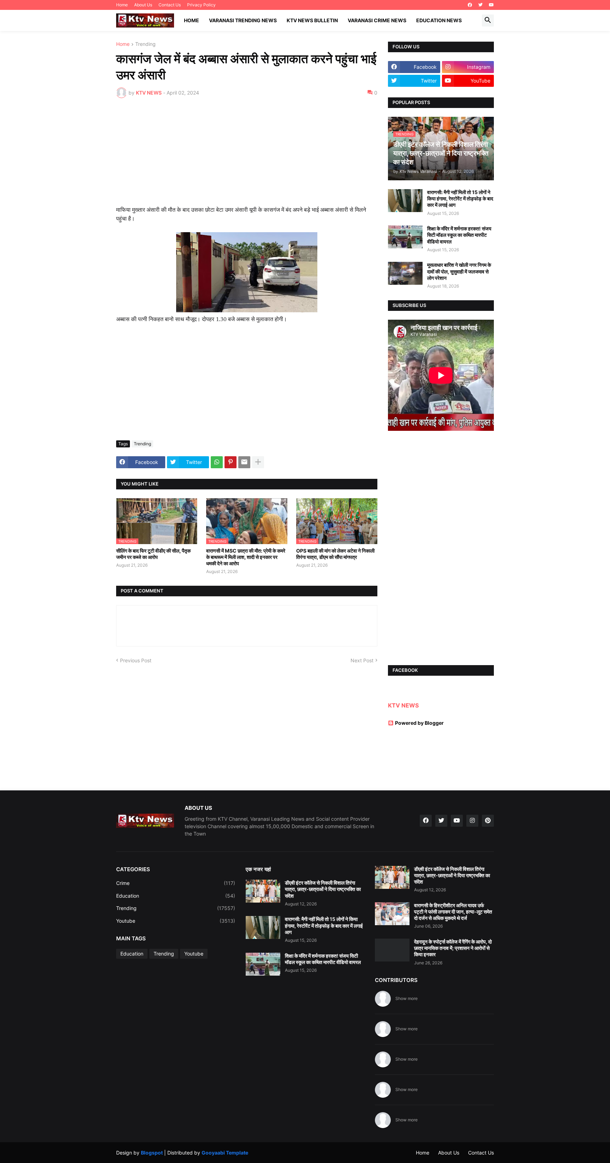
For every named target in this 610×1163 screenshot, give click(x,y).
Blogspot (152, 1153)
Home (122, 4)
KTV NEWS (403, 705)
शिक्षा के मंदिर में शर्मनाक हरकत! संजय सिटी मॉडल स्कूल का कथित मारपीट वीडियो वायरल (459, 234)
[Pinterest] (231, 462)
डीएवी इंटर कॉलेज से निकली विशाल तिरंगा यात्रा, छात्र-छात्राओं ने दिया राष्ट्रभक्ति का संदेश (323, 889)
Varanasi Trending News (243, 20)
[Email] (244, 462)
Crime (175, 883)
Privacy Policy (201, 4)
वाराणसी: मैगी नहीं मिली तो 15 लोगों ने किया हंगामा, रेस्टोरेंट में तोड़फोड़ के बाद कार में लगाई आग (460, 198)
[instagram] (472, 821)
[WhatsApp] (217, 462)
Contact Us (170, 4)
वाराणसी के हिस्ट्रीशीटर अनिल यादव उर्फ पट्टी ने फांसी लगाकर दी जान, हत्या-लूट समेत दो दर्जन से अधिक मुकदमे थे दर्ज (453, 911)
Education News (439, 20)
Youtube (175, 921)
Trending (145, 44)
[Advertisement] (246, 156)
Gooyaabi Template (225, 1153)
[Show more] (258, 462)
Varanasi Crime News (377, 20)
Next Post (362, 660)
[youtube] (491, 5)
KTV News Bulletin (312, 20)
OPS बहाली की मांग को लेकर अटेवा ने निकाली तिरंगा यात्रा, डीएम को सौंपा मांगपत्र (335, 554)
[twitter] (480, 5)
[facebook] (470, 5)
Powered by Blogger (419, 723)
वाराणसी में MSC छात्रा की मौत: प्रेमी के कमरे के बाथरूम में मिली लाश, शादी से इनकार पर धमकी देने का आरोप (245, 557)
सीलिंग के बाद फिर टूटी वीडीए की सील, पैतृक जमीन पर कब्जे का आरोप (153, 554)
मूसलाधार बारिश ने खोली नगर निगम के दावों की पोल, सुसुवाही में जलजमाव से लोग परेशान (459, 271)
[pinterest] (488, 821)
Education (175, 896)
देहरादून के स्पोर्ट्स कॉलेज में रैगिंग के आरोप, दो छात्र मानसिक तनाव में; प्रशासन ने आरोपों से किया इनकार (453, 948)
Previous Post (135, 660)
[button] (488, 20)
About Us (143, 4)
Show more (406, 998)
